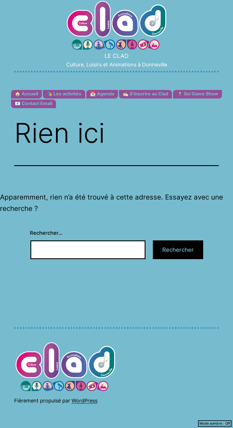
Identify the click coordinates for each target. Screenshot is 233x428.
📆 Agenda (102, 93)
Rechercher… (46, 233)
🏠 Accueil (26, 93)
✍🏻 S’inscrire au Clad (145, 93)
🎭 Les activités (64, 93)
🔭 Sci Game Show (197, 93)
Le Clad (116, 56)
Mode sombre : (211, 423)
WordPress (84, 401)
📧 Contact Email (33, 103)
